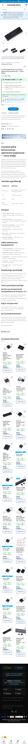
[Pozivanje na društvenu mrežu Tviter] (7, 129)
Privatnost (5, 700)
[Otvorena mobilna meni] (2, 5)
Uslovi (19, 697)
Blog (22, 697)
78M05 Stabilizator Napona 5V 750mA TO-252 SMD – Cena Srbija (7, 457)
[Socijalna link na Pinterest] (9, 129)
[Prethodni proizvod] (23, 66)
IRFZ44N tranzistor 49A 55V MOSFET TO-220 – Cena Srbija (7, 518)
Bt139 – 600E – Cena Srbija (19, 455)
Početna (3, 62)
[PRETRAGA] (25, 9)
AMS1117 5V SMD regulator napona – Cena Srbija (20, 489)
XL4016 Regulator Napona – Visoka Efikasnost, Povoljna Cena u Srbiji (7, 356)
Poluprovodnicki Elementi (6, 64)
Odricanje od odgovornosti (14, 700)
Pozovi (9, 667)
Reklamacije (14, 697)
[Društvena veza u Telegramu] (13, 129)
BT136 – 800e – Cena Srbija (6, 549)
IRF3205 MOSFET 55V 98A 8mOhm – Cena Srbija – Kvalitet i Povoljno (20, 609)
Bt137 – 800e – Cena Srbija (6, 488)
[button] (7, 370)
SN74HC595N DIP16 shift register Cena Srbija (6, 423)
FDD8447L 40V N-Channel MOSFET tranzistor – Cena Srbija (20, 641)
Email (20, 667)
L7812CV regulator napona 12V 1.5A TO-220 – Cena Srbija (20, 388)
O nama (4, 697)
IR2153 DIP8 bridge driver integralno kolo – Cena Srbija (20, 578)
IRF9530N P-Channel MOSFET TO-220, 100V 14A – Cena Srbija (20, 518)
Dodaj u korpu (13, 109)
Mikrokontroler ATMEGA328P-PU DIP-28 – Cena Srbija (7, 640)
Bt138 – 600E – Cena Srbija (6, 579)
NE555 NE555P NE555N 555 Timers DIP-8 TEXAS (20, 357)
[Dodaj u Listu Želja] (11, 344)
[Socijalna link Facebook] (5, 129)
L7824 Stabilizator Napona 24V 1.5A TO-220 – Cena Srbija (7, 391)
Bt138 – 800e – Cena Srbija (6, 608)
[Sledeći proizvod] (26, 66)
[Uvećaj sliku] (3, 43)
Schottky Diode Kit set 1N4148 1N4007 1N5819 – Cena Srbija (20, 550)
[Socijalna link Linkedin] (11, 129)
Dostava (9, 697)
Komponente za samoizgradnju (12, 62)
